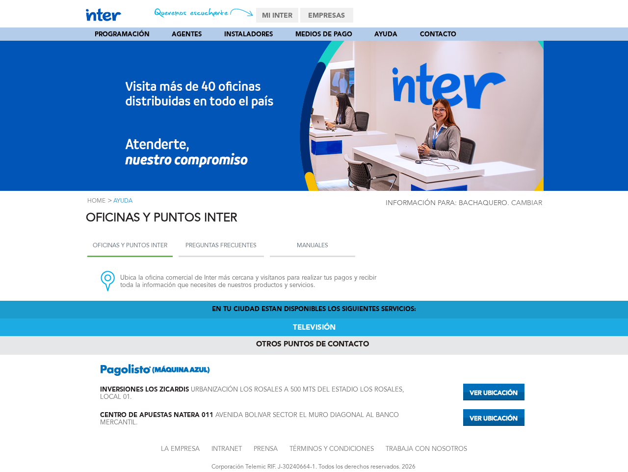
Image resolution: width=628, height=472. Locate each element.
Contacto (438, 34)
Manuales (312, 246)
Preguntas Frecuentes (221, 246)
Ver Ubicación (493, 392)
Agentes (187, 34)
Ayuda (385, 34)
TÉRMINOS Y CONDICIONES (331, 449)
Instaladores (248, 34)
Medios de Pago (323, 34)
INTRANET (226, 449)
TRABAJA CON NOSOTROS (426, 449)
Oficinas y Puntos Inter (130, 246)
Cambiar (526, 203)
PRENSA (266, 449)
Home (96, 201)
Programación (122, 34)
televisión (314, 328)
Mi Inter (277, 15)
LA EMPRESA (180, 449)
